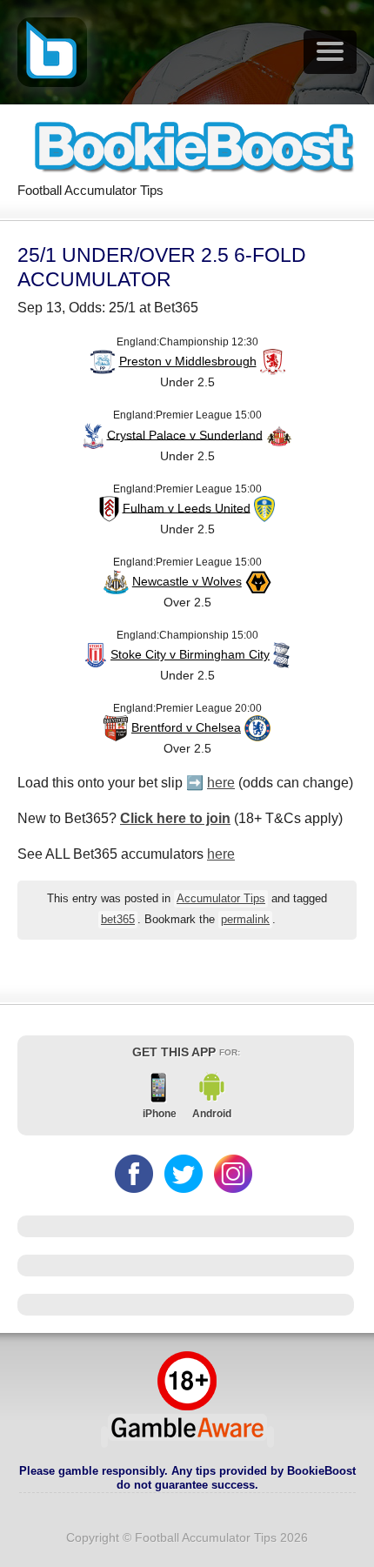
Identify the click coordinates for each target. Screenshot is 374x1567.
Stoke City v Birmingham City (190, 654)
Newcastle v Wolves (187, 581)
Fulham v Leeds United (186, 507)
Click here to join (175, 818)
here (221, 782)
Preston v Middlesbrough (188, 361)
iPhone (160, 1114)
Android (211, 1114)
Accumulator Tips (221, 899)
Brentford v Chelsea (186, 727)
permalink (245, 920)
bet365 (118, 920)
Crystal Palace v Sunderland (185, 434)
